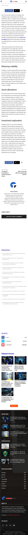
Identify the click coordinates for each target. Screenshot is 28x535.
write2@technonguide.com (13, 515)
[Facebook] (2, 525)
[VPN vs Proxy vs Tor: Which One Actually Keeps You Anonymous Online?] (5, 453)
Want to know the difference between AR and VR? (21, 173)
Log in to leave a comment (14, 216)
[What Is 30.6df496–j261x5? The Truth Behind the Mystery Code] (21, 360)
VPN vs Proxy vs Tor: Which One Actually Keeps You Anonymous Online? (17, 453)
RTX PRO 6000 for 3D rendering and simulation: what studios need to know (6, 368)
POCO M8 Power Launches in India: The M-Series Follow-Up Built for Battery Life (7, 384)
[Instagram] (6, 525)
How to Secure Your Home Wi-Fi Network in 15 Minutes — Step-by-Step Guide (18, 446)
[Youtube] (14, 525)
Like (26, 337)
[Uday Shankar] (14, 185)
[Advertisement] (14, 235)
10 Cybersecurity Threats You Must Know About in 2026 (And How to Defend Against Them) (17, 461)
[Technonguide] (14, 1)
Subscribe (24, 344)
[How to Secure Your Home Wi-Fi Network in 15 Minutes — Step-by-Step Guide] (5, 446)
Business (4, 395)
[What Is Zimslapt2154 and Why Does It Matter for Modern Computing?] (21, 376)
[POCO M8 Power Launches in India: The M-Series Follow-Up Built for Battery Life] (7, 376)
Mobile (3, 379)
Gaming (3, 363)
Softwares (17, 363)
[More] (21, 10)
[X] (10, 525)
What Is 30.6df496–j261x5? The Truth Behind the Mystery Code (19, 368)
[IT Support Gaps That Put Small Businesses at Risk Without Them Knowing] (7, 392)
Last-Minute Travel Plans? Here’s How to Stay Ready (14, 299)
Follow (25, 341)
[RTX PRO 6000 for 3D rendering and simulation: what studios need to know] (7, 360)
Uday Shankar (14, 191)
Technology (17, 379)
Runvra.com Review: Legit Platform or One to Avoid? (14, 291)
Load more (13, 405)
